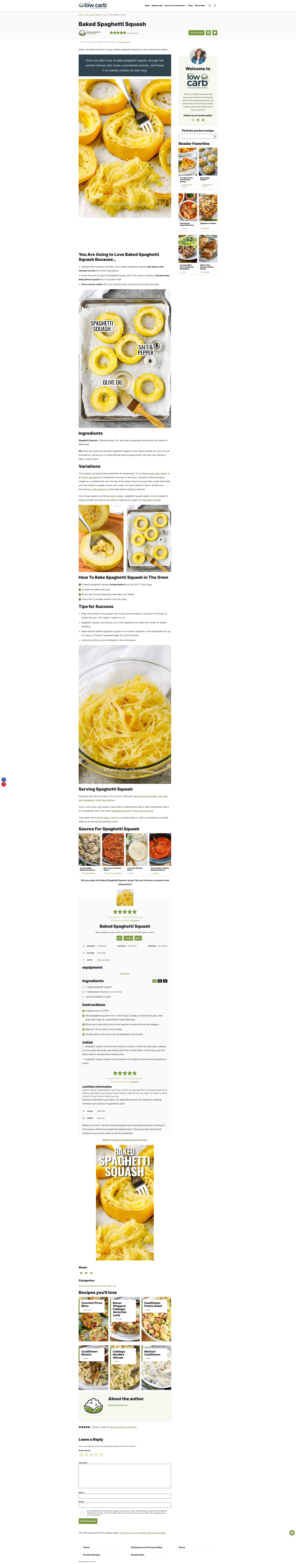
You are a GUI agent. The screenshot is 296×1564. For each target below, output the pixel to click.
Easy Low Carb (94, 32)
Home (147, 5)
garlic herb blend (157, 473)
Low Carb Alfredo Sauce (134, 869)
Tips (114, 1286)
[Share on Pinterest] (208, 32)
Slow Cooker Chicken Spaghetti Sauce (160, 869)
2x (160, 981)
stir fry (115, 817)
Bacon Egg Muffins (204, 179)
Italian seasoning (90, 477)
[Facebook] (197, 120)
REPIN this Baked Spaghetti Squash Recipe (125, 1140)
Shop (190, 5)
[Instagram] (192, 120)
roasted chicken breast (145, 796)
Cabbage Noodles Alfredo (119, 1354)
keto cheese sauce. (144, 811)
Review (128, 938)
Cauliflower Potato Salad (153, 1304)
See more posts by (118, 1405)
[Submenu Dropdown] (186, 5)
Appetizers (88, 1310)
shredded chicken (121, 811)
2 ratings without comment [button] (122, 1427)
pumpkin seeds (115, 496)
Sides (105, 15)
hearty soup (103, 817)
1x (154, 981)
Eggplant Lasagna (208, 223)
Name (82, 1493)
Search (214, 136)
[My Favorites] (209, 5)
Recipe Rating (84, 1451)
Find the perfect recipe (198, 130)
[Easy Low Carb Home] (93, 5)
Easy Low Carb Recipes (175, 5)
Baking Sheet (125, 973)
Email (82, 1502)
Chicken (156, 873)
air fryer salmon (106, 800)
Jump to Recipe (196, 33)
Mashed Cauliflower (152, 1353)
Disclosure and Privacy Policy (146, 1547)
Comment (83, 1463)
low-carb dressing (96, 489)
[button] (111, 32)
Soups (184, 228)
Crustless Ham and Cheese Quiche (186, 180)
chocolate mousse (150, 500)
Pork (183, 272)
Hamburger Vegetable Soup (187, 224)
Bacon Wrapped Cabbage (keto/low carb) (119, 1309)
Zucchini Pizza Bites (91, 1304)
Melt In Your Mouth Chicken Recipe (207, 267)
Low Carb (102, 1286)
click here (135, 920)
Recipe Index (157, 5)
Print (138, 938)
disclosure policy (125, 42)
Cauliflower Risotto (89, 1353)
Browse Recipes (91, 1554)
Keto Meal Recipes (89, 873)
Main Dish (206, 228)
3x (165, 981)
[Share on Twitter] (86, 1273)
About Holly (200, 5)
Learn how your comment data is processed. (143, 1533)
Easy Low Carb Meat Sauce (112, 869)
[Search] (214, 5)
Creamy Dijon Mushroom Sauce (87, 869)
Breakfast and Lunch (187, 186)
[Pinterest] (203, 120)
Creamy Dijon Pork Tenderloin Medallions (187, 267)
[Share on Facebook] (81, 1273)
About (182, 1547)
